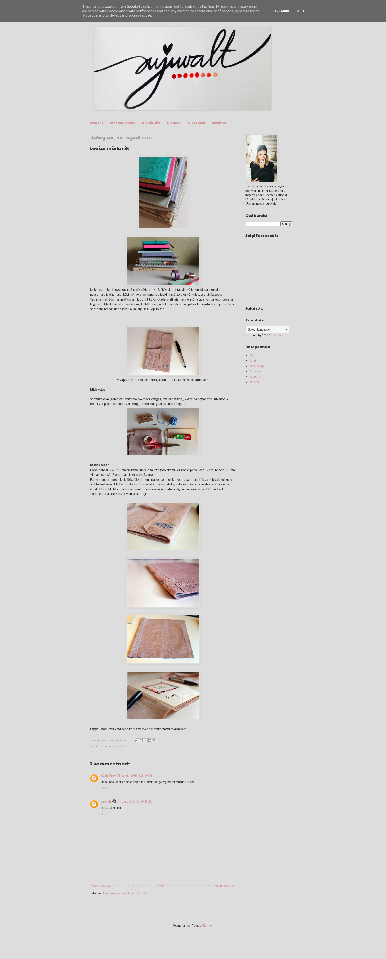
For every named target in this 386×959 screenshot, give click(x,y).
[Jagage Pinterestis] (154, 740)
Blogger (207, 925)
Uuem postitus (101, 885)
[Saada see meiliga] (137, 740)
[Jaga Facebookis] (149, 740)
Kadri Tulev (108, 775)
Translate (277, 335)
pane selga (257, 366)
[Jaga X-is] (145, 740)
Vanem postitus (224, 885)
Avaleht (96, 122)
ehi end (254, 382)
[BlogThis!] (141, 740)
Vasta (104, 788)
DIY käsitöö (151, 122)
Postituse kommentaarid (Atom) (124, 893)
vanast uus (119, 746)
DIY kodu (174, 122)
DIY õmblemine (122, 122)
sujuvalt (106, 801)
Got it (299, 11)
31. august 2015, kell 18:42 (135, 801)
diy (101, 746)
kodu (108, 746)
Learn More (280, 11)
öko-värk (256, 371)
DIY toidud (196, 122)
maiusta (255, 376)
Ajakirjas (219, 122)
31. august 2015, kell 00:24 (134, 775)
